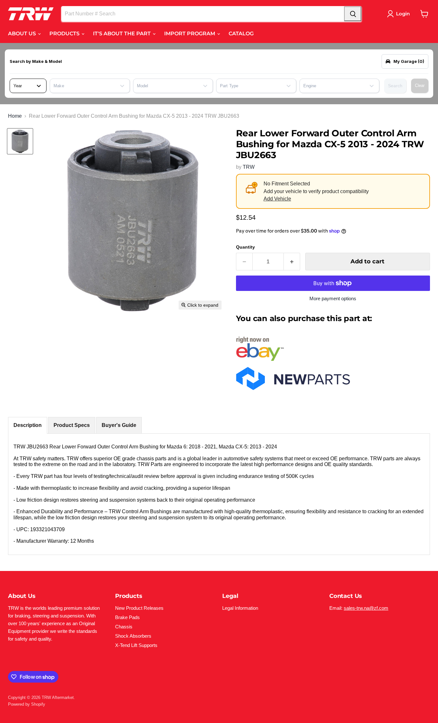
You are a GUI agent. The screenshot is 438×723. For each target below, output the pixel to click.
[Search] (352, 13)
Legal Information (240, 608)
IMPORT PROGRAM (190, 33)
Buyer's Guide (119, 425)
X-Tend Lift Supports (136, 645)
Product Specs (72, 425)
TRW (249, 167)
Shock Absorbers (133, 636)
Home (15, 116)
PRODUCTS (65, 33)
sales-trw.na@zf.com (366, 608)
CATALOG (241, 33)
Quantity (245, 247)
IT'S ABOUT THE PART (122, 33)
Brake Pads (127, 617)
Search (395, 85)
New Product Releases (139, 608)
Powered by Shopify (26, 704)
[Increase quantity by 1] (292, 261)
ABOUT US (22, 33)
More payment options (332, 298)
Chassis (123, 626)
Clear (420, 85)
